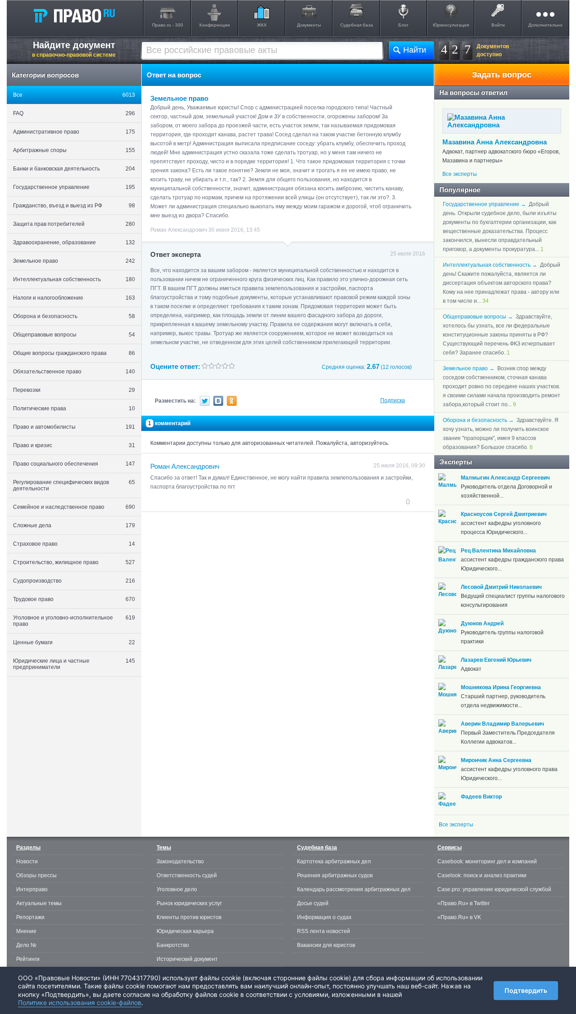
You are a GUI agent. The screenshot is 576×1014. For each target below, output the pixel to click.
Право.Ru (74, 15)
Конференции (214, 24)
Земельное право (74, 261)
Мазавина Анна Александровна (494, 142)
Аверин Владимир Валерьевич (502, 724)
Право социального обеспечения (74, 464)
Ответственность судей (187, 875)
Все (74, 95)
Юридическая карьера (185, 931)
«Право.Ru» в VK (459, 917)
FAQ (74, 113)
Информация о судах (324, 917)
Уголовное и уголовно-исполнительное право (74, 621)
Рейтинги (28, 959)
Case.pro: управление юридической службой (494, 889)
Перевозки (74, 390)
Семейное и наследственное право (74, 507)
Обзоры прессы (36, 875)
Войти (498, 24)
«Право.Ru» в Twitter (463, 903)
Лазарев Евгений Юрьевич (496, 660)
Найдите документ (74, 49)
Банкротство (173, 945)
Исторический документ (187, 959)
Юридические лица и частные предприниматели (74, 664)
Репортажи (30, 917)
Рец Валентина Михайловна (498, 550)
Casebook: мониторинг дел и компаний (487, 861)
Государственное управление (74, 187)
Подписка (392, 400)
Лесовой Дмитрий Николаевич (501, 587)
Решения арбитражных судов (335, 875)
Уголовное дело (177, 889)
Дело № (26, 945)
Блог (403, 24)
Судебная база (356, 24)
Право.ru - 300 (167, 24)
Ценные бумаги (74, 642)
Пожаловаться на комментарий (195, 501)
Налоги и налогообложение (74, 298)
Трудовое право (74, 599)
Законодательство (180, 861)
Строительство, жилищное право (74, 562)
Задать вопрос (501, 74)
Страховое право (74, 544)
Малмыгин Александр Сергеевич (505, 478)
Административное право (74, 132)
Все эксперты (459, 174)
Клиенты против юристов (189, 917)
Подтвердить (525, 990)
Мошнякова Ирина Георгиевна (501, 687)
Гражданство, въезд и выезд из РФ (74, 205)
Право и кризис (74, 445)
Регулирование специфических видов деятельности (74, 485)
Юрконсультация (451, 24)
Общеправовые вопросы (74, 335)
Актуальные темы (39, 903)
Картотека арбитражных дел (334, 861)
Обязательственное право (74, 371)
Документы (309, 24)
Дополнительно (545, 24)
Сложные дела (74, 525)
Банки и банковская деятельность (74, 169)
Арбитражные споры (74, 150)
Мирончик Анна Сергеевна (496, 760)
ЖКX (262, 24)
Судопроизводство (74, 581)
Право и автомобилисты (74, 427)
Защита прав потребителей (74, 224)
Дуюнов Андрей (482, 623)
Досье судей (312, 903)
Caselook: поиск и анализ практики (481, 875)
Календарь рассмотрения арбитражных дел (353, 889)
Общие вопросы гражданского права (74, 353)
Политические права (74, 408)
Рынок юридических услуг (189, 903)
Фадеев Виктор (481, 797)
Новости (27, 861)
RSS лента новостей (323, 931)
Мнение (26, 931)
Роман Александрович (185, 466)
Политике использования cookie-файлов (79, 1002)
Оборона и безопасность (74, 316)
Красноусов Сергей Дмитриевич (504, 514)
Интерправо (32, 889)
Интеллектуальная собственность (74, 279)
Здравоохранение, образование (74, 242)
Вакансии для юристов (326, 945)
